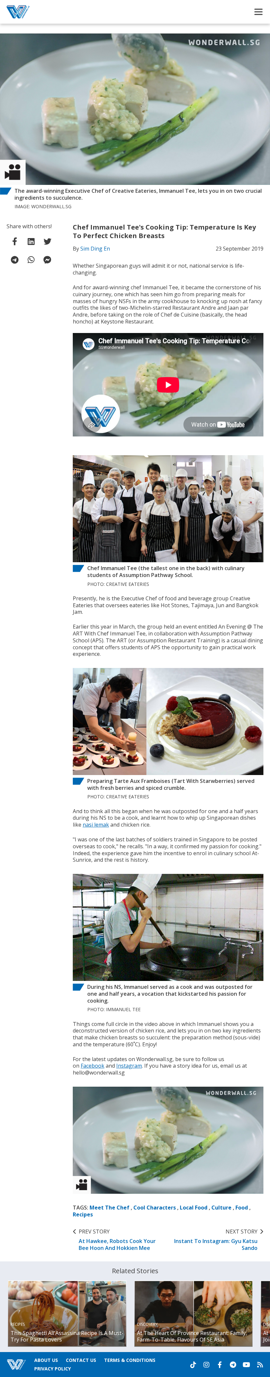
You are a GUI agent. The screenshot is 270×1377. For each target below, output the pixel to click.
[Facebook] (219, 1365)
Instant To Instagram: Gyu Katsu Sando (215, 1239)
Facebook (92, 1065)
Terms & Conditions (129, 1360)
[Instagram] (206, 1365)
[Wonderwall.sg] (18, 11)
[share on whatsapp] (31, 259)
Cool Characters (154, 1207)
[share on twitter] (47, 241)
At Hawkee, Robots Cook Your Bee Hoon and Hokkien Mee (117, 1239)
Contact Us (81, 1360)
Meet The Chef (109, 1207)
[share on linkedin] (31, 241)
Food (241, 1207)
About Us (46, 1360)
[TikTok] (193, 1365)
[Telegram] (233, 1365)
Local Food (193, 1207)
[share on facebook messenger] (47, 259)
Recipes (83, 1214)
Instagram (129, 1065)
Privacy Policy (52, 1369)
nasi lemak (96, 824)
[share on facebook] (14, 241)
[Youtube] (246, 1365)
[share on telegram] (14, 259)
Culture (221, 1207)
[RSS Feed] (260, 1365)
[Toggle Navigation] (258, 12)
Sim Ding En (95, 248)
